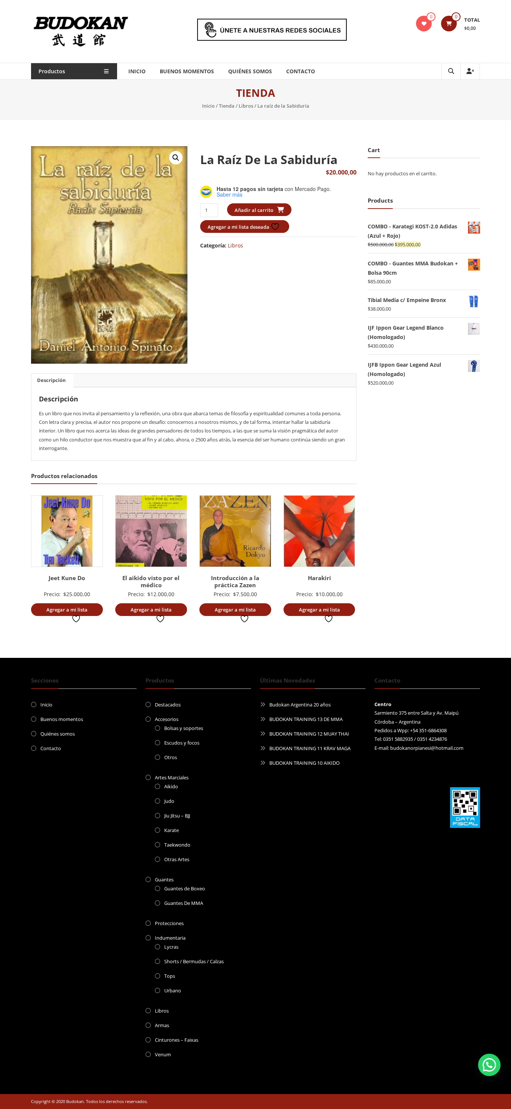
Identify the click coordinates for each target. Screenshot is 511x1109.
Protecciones (169, 923)
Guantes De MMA (183, 903)
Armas (162, 1025)
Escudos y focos (181, 742)
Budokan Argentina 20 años (300, 704)
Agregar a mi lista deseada (239, 227)
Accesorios (166, 719)
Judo (169, 801)
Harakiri (319, 578)
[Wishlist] (424, 23)
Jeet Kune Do (67, 578)
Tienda (227, 105)
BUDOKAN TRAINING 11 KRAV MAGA (310, 748)
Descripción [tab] (51, 380)
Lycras (171, 946)
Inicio (137, 71)
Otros (170, 757)
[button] (176, 157)
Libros (246, 105)
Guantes (164, 879)
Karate (171, 830)
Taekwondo (177, 844)
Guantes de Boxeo (184, 888)
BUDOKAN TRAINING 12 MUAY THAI (309, 733)
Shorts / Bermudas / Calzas (194, 961)
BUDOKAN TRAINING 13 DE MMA (306, 719)
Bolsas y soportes (183, 728)
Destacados (168, 704)
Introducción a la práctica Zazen (235, 581)
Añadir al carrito (254, 210)
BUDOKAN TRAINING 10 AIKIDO (304, 763)
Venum (163, 1054)
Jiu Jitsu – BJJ (177, 815)
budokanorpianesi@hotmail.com (426, 748)
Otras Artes (176, 859)
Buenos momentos (187, 71)
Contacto (300, 71)
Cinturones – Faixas (176, 1039)
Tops (169, 976)
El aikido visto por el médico (151, 581)
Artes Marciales (172, 777)
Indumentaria (170, 937)
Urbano (172, 990)
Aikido (171, 786)
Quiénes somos (250, 71)
